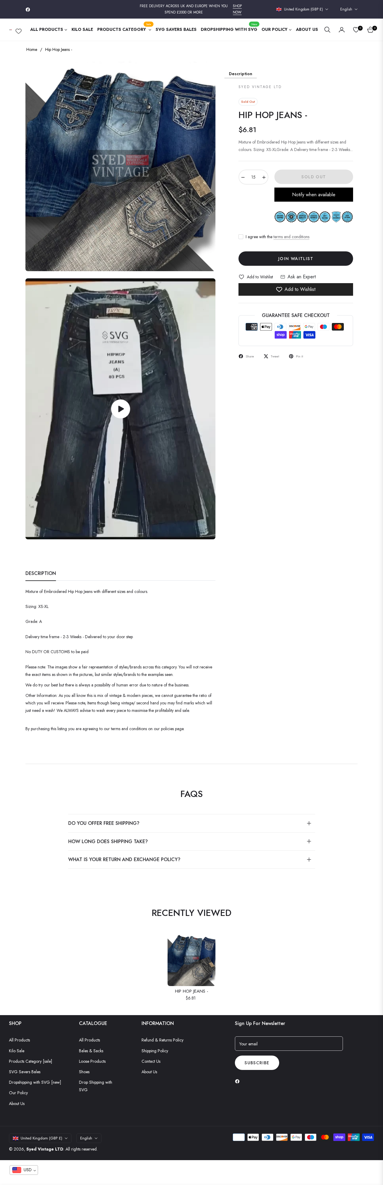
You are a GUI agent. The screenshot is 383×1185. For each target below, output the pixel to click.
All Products (19, 1040)
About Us (17, 1103)
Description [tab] (40, 573)
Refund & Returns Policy (162, 1040)
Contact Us (151, 1061)
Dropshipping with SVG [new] (35, 1082)
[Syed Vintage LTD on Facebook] (239, 1081)
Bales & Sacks (91, 1051)
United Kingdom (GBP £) (303, 9)
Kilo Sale (16, 1051)
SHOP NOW (237, 9)
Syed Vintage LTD (44, 1149)
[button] (327, 30)
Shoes (84, 1072)
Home (31, 49)
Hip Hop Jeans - (191, 991)
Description (240, 74)
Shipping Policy (155, 1051)
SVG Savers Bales (24, 1072)
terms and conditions (291, 237)
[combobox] (24, 1170)
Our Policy (18, 1093)
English (346, 9)
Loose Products (92, 1061)
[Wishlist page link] (19, 30)
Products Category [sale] (30, 1061)
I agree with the (277, 237)
